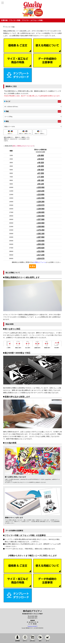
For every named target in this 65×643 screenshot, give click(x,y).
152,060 (41, 216)
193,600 (41, 241)
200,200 (41, 244)
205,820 (41, 248)
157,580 (41, 219)
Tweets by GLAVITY (32, 626)
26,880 (41, 155)
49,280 (41, 166)
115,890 (41, 194)
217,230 (41, 255)
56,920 (41, 170)
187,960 (41, 237)
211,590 (41, 251)
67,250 (41, 173)
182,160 (41, 233)
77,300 (41, 177)
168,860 (41, 226)
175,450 (41, 230)
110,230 (41, 191)
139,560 (41, 209)
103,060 (41, 187)
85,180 (41, 180)
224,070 (41, 258)
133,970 (41, 205)
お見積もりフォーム (39, 262)
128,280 (41, 202)
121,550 (41, 198)
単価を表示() (19, 146)
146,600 (41, 212)
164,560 (41, 223)
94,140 (41, 184)
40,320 (41, 162)
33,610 (41, 159)
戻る (33, 266)
